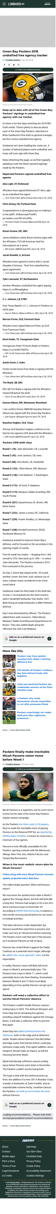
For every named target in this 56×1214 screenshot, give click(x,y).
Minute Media (15, 1182)
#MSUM (28, 409)
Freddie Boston (13, 60)
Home (5, 730)
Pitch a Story (8, 1161)
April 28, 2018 (38, 249)
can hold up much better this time (32, 1091)
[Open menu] (4, 3)
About (5, 1146)
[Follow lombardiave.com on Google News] (49, 639)
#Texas (6, 429)
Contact (6, 1151)
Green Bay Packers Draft (20, 730)
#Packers (7, 190)
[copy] (18, 65)
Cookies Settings (35, 1175)
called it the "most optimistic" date (23, 955)
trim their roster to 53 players (33, 824)
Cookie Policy (33, 1166)
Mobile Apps (8, 1156)
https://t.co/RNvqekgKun (15, 289)
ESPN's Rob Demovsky (27, 910)
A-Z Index (7, 1175)
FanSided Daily (34, 1156)
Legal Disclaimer (10, 1170)
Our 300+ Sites (34, 1151)
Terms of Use (9, 1166)
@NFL (12, 214)
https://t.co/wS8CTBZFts (16, 349)
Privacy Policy (33, 1161)
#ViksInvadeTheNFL (26, 214)
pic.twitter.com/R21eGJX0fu (17, 218)
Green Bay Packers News (20, 1126)
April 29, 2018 (45, 197)
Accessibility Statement (38, 1170)
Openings (31, 1146)
